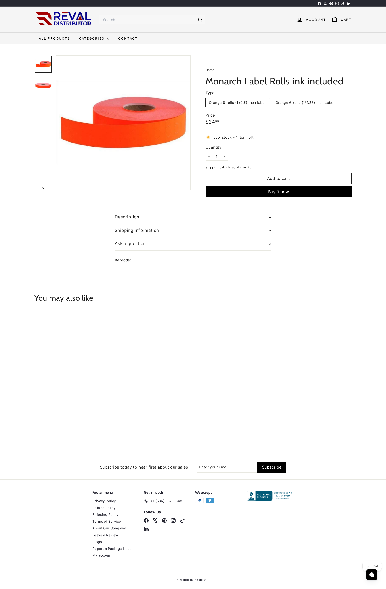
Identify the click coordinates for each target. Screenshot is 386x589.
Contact (128, 38)
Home (210, 70)
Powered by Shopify (191, 579)
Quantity (213, 147)
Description (127, 217)
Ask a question (130, 243)
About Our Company (109, 528)
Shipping (212, 167)
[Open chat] (371, 574)
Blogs (97, 542)
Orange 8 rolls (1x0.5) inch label (237, 102)
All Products (54, 38)
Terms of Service (106, 521)
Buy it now (278, 191)
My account (101, 555)
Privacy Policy (104, 501)
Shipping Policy (105, 514)
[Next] (43, 186)
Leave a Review (105, 535)
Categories (92, 38)
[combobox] (152, 19)
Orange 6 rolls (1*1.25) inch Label (305, 102)
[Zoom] (123, 123)
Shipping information (137, 230)
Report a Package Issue (112, 549)
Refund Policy (103, 508)
